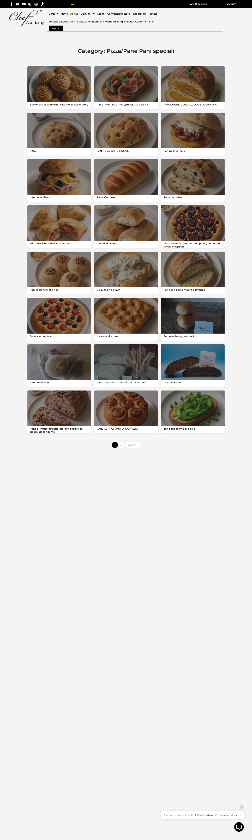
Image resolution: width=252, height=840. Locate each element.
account (231, 3)
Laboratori (139, 13)
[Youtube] (23, 4)
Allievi (74, 13)
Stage (101, 13)
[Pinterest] (36, 4)
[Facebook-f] (11, 4)
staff (152, 21)
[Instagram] (30, 4)
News (64, 13)
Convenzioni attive (118, 13)
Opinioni (86, 13)
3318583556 (200, 3)
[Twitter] (17, 4)
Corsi (52, 13)
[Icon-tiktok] (42, 4)
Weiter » (132, 444)
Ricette (152, 13)
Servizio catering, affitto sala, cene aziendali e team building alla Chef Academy (98, 21)
